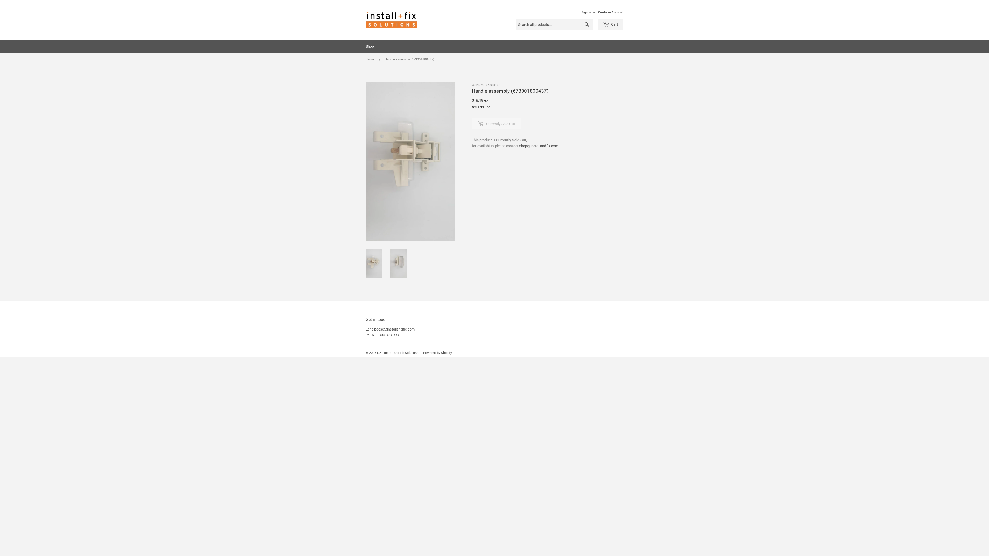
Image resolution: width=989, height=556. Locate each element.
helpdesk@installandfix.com (392, 329)
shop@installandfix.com (538, 146)
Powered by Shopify (437, 353)
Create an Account (610, 12)
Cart (614, 24)
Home (370, 59)
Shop (370, 46)
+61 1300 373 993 (384, 335)
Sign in (586, 12)
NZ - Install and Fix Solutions (398, 353)
